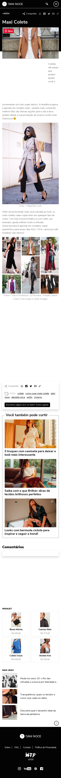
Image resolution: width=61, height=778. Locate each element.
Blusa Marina (16, 629)
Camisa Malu (45, 629)
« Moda (6, 13)
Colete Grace (16, 655)
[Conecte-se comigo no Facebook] (41, 768)
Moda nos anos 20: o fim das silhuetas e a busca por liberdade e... (39, 680)
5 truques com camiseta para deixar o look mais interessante (30, 453)
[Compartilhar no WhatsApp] (40, 14)
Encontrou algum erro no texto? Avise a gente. (27, 404)
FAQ (17, 747)
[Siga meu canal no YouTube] (27, 768)
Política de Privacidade (45, 747)
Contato (27, 747)
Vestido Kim (45, 655)
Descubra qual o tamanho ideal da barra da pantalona (38, 712)
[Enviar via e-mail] (53, 14)
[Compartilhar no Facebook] (44, 14)
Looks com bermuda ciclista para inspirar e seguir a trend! (27, 532)
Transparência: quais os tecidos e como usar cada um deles (37, 696)
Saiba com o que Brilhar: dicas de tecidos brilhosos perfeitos (27, 492)
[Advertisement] (24, 82)
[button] (58, 14)
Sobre (7, 747)
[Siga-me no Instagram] (19, 768)
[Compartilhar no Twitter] (49, 14)
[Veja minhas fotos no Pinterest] (35, 768)
